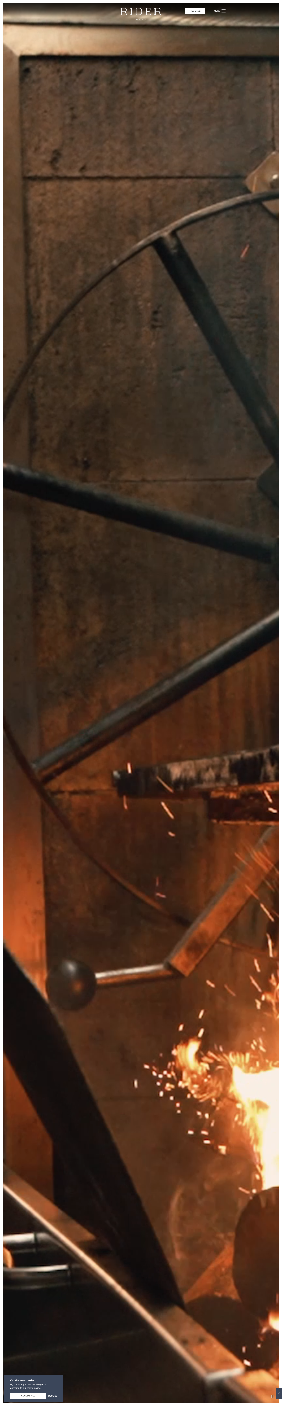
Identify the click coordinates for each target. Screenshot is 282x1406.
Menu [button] (221, 11)
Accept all (28, 1396)
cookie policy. (34, 1388)
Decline (52, 1396)
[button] (279, 1393)
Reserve (195, 11)
